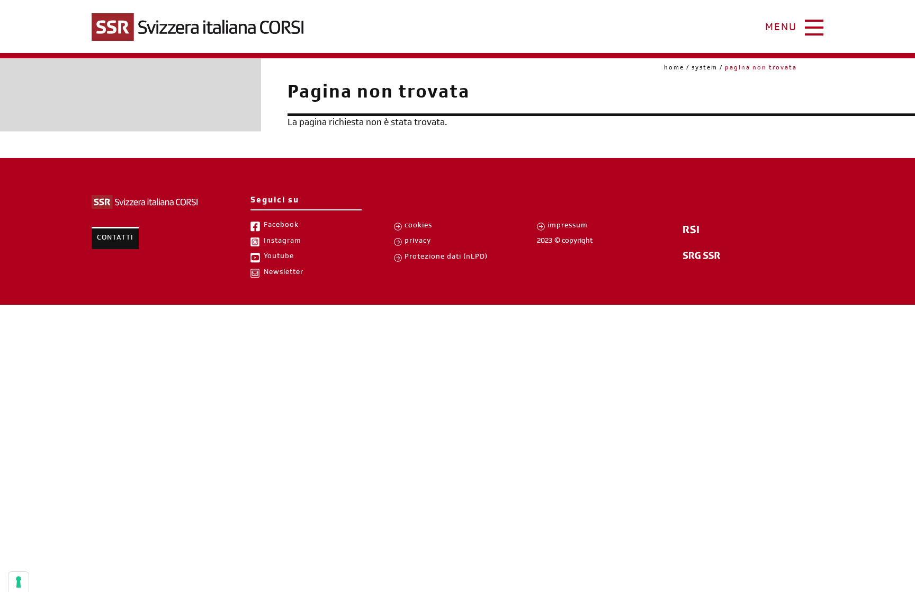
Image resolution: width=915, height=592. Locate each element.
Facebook (281, 225)
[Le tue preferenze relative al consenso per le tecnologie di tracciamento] (18, 582)
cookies (418, 226)
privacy (418, 241)
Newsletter (283, 273)
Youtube (279, 257)
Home (674, 68)
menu (781, 28)
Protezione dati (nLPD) (446, 257)
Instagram (282, 241)
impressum (568, 226)
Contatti (115, 238)
